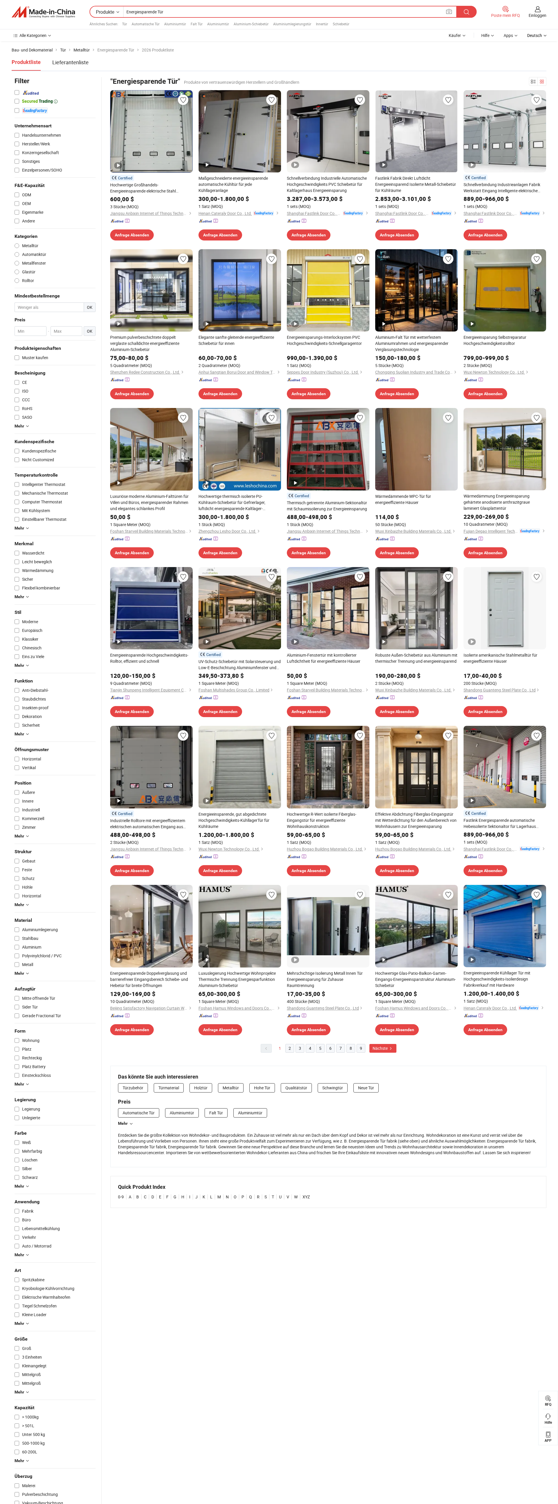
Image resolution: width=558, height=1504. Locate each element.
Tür (124, 24)
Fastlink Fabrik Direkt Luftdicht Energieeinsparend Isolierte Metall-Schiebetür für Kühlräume (415, 184)
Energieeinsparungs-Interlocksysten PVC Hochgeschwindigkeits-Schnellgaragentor (324, 340)
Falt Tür (197, 24)
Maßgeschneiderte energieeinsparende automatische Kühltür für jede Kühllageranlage (233, 184)
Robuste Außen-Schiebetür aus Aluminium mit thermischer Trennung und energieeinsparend (416, 658)
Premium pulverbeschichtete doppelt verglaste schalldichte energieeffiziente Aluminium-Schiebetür (144, 343)
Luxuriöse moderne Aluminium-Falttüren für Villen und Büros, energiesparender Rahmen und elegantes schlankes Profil (149, 502)
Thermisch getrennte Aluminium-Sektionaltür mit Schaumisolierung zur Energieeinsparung (327, 506)
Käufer (455, 35)
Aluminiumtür (175, 24)
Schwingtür (332, 1087)
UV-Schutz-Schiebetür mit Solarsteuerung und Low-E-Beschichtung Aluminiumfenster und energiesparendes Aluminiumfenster (239, 665)
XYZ (306, 1197)
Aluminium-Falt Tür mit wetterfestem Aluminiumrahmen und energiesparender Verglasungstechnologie (411, 343)
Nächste (381, 1048)
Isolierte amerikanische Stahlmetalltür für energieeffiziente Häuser (500, 658)
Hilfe (485, 35)
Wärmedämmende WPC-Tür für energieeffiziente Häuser (403, 499)
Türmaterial (168, 1087)
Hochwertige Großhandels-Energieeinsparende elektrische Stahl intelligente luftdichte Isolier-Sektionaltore (147, 188)
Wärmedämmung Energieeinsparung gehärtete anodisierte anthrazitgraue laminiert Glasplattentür (497, 502)
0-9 (121, 1197)
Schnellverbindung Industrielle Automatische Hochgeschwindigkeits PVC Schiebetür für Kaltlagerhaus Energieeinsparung (327, 184)
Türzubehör (133, 1087)
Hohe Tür (262, 1087)
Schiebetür (341, 24)
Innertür (322, 24)
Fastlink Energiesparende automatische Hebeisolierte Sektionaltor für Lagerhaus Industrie (500, 823)
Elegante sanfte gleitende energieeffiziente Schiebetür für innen (236, 340)
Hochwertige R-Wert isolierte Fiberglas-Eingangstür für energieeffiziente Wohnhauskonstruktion (321, 820)
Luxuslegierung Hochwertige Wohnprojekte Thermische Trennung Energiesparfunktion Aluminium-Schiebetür (237, 979)
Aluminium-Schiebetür (251, 24)
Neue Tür (366, 1087)
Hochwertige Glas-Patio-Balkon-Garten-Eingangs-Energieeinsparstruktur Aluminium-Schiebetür (415, 979)
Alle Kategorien (32, 35)
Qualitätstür (296, 1087)
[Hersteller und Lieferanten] (43, 12)
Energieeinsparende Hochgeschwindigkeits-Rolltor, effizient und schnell (149, 658)
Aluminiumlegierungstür (292, 24)
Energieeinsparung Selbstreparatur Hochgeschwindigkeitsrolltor (495, 340)
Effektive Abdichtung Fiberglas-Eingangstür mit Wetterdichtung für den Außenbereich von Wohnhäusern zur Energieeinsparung (416, 820)
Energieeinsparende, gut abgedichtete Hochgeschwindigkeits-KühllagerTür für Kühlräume (233, 820)
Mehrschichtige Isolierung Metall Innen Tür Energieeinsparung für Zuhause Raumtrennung (325, 979)
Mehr (123, 1123)
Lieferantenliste (70, 62)
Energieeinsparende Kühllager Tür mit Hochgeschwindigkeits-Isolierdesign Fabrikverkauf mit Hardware (497, 979)
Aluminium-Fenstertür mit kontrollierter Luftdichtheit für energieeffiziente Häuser (323, 658)
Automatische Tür (146, 24)
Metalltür (231, 1087)
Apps (508, 35)
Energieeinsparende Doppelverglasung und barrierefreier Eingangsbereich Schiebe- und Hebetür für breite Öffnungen (149, 979)
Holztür (201, 1087)
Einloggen (537, 15)
